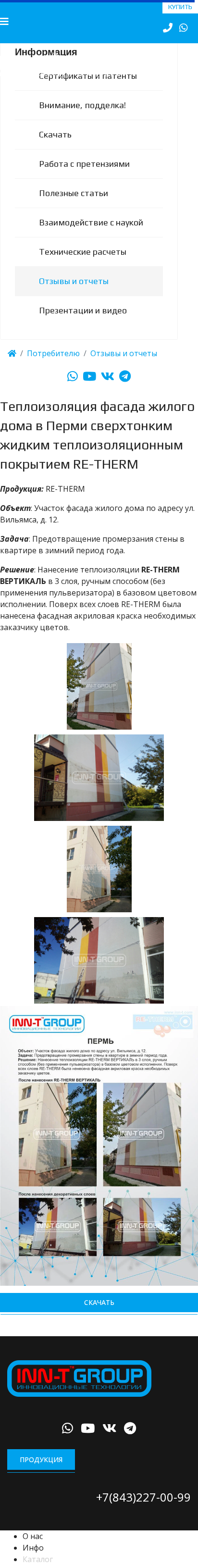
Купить (180, 7)
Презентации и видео (83, 322)
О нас (33, 1548)
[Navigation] (4, 21)
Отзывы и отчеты (74, 293)
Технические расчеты (82, 264)
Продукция (41, 1471)
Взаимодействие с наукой (91, 234)
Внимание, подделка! (82, 117)
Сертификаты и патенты (88, 88)
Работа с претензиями (84, 176)
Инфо (33, 1559)
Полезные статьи (73, 205)
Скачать (55, 146)
